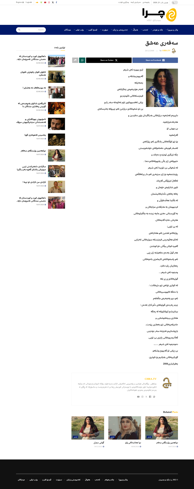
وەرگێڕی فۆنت (123, 2)
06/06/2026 (135, 446)
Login (28, 2)
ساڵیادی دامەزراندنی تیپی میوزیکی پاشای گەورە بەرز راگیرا (31, 168)
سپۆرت (105, 29)
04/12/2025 (98, 446)
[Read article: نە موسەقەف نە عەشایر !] (56, 92)
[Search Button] (18, 29)
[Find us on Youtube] (45, 2)
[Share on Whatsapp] (82, 60)
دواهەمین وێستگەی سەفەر (167, 442)
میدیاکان (67, 29)
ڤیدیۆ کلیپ (92, 29)
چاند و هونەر (158, 29)
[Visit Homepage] (160, 15)
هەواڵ (135, 29)
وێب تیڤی (80, 29)
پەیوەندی (146, 2)
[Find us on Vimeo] (41, 2)
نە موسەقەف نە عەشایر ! (34, 88)
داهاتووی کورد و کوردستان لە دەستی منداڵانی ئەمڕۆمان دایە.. (31, 58)
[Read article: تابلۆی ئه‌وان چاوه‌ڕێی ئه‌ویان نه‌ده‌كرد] (56, 77)
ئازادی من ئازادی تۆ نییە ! (34, 182)
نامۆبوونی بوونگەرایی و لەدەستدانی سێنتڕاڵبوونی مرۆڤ (31, 120)
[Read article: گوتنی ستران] (87, 428)
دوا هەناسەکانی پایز (133, 442)
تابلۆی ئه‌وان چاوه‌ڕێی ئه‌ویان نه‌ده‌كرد (33, 73)
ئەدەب (145, 29)
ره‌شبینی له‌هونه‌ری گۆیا (35, 135)
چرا (171, 480)
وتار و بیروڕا (173, 29)
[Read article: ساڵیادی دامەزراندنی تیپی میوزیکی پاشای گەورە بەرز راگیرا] (56, 171)
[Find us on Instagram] (49, 2)
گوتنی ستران (99, 442)
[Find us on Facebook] (56, 2)
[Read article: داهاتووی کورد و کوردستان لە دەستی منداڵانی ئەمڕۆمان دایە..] (56, 61)
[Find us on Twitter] (53, 2)
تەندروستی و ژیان (120, 29)
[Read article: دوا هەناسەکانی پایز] (124, 428)
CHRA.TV (166, 51)
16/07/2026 (172, 446)
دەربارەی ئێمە (136, 2)
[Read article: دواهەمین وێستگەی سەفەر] (161, 428)
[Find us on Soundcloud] (37, 2)
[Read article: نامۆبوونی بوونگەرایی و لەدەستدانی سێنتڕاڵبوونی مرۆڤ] (56, 124)
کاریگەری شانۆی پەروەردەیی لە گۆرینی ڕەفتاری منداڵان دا (32, 105)
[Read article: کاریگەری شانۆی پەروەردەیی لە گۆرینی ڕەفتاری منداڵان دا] (56, 108)
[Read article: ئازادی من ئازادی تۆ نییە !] (56, 187)
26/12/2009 (149, 51)
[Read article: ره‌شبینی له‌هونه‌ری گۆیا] (56, 140)
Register (19, 2)
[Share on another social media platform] (75, 60)
